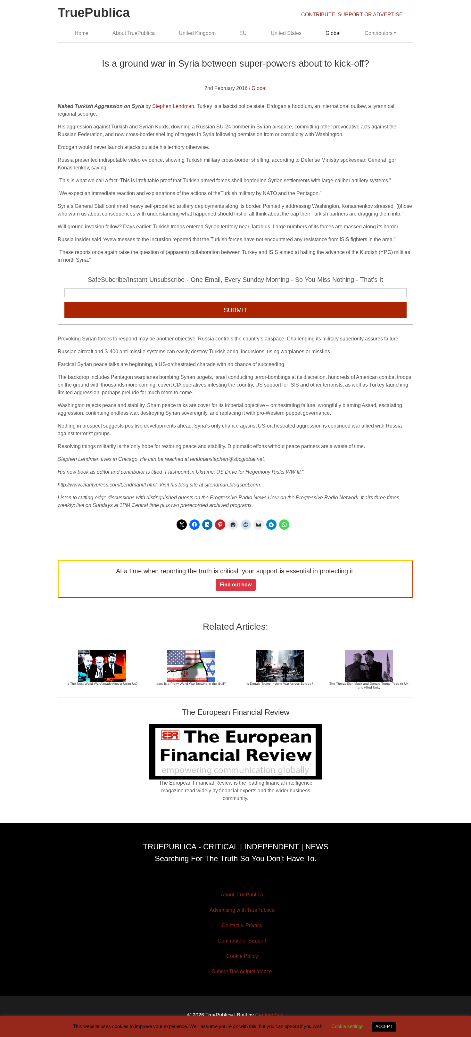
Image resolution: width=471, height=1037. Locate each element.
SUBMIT (236, 310)
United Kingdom (197, 33)
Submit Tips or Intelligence (242, 971)
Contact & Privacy (242, 925)
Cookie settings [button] (347, 1026)
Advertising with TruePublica (242, 910)
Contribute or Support (242, 940)
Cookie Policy (242, 956)
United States (286, 33)
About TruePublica (133, 33)
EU (243, 33)
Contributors (378, 33)
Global (333, 33)
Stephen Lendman (173, 106)
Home (81, 33)
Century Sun (269, 1015)
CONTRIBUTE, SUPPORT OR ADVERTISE (352, 14)
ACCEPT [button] (384, 1026)
